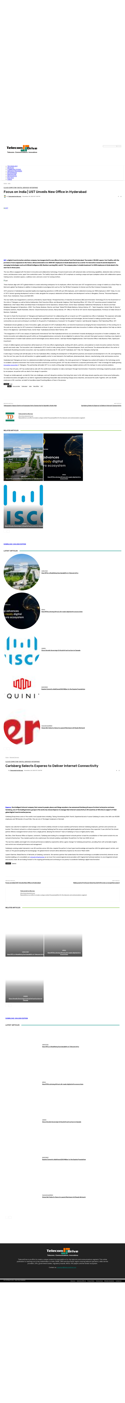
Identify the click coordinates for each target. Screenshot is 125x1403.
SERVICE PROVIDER (14, 171)
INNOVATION (11, 174)
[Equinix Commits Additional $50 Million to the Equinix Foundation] (22, 688)
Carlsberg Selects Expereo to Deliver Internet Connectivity (101, 405)
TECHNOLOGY (12, 166)
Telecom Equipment (46, 725)
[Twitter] (25, 420)
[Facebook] (19, 420)
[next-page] (8, 531)
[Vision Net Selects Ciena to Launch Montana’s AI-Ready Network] (22, 727)
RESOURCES (12, 176)
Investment (44, 687)
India (9, 183)
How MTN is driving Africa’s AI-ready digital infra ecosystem (64, 478)
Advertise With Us (81, 1281)
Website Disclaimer (109, 1281)
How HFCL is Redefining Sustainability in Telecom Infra (24, 479)
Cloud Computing (10, 187)
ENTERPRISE (12, 173)
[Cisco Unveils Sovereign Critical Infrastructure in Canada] (23, 504)
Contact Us (118, 1281)
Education (10, 178)
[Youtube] (28, 420)
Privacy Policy (90, 1281)
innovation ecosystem (11, 365)
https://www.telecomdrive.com (25, 416)
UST (5, 260)
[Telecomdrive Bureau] (5, 196)
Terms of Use (99, 1281)
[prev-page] (5, 531)
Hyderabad (24, 386)
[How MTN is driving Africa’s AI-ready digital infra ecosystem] (63, 457)
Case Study (24, 476)
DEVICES (10, 168)
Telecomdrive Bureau (14, 196)
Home (5, 183)
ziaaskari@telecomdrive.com (66, 1267)
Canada (24, 523)
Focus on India (16, 386)
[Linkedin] (22, 420)
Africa (64, 474)
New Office (36, 386)
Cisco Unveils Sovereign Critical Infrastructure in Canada (24, 526)
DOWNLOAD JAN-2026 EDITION (15, 544)
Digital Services (23, 187)
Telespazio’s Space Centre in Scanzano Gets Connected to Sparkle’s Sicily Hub (30, 405)
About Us (72, 1281)
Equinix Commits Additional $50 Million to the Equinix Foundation (63, 689)
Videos (9, 179)
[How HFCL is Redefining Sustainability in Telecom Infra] (23, 457)
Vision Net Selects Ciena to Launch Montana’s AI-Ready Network (63, 728)
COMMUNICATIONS (14, 169)
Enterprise (34, 187)
